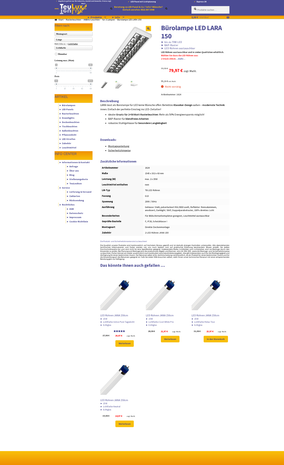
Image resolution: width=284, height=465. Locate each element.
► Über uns (73, 170)
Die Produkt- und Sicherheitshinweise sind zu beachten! (123, 241)
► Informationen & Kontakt (74, 162)
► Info (116, 17)
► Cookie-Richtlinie (77, 221)
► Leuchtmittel (67, 147)
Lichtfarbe (73, 44)
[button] (148, 28)
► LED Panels (66, 109)
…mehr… (180, 58)
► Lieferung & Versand (79, 191)
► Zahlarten (73, 196)
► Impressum (74, 217)
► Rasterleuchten (69, 113)
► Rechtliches (67, 204)
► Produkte (94, 17)
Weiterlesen (125, 343)
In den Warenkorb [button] (216, 339)
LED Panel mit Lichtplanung (143, 1)
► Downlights (66, 117)
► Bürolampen (67, 105)
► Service (64, 187)
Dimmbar (62, 54)
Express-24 (201, 1)
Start (61, 19)
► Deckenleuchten (69, 122)
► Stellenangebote (77, 179)
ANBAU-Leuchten (91, 19)
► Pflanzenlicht (67, 134)
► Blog (70, 174)
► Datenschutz (75, 213)
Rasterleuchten (73, 19)
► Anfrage (72, 166)
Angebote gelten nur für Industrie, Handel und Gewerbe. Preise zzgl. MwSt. (84, 1)
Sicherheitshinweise (119, 150)
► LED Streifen (67, 139)
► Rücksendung (75, 200)
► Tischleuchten (68, 126)
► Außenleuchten (68, 130)
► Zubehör (65, 143)
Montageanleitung (118, 146)
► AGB (70, 208)
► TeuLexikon (74, 183)
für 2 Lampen (108, 19)
